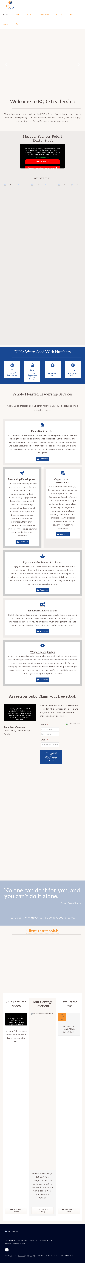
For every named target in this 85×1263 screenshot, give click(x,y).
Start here (21, 81)
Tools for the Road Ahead (68, 1027)
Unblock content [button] (42, 162)
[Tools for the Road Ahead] (69, 1018)
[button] (17, 24)
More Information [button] (42, 158)
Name (44, 724)
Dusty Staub (69, 1032)
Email (44, 740)
